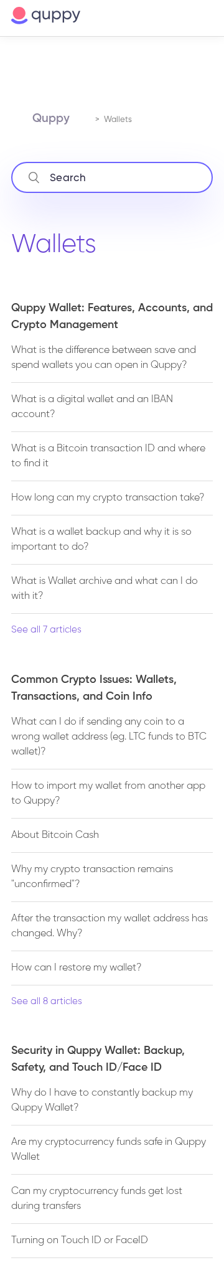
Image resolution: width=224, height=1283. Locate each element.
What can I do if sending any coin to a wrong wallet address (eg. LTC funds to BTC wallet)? (109, 737)
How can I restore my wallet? (76, 968)
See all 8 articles (46, 1001)
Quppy (51, 119)
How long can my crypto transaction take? (107, 498)
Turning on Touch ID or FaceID (79, 1241)
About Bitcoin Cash (55, 835)
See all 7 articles (46, 629)
